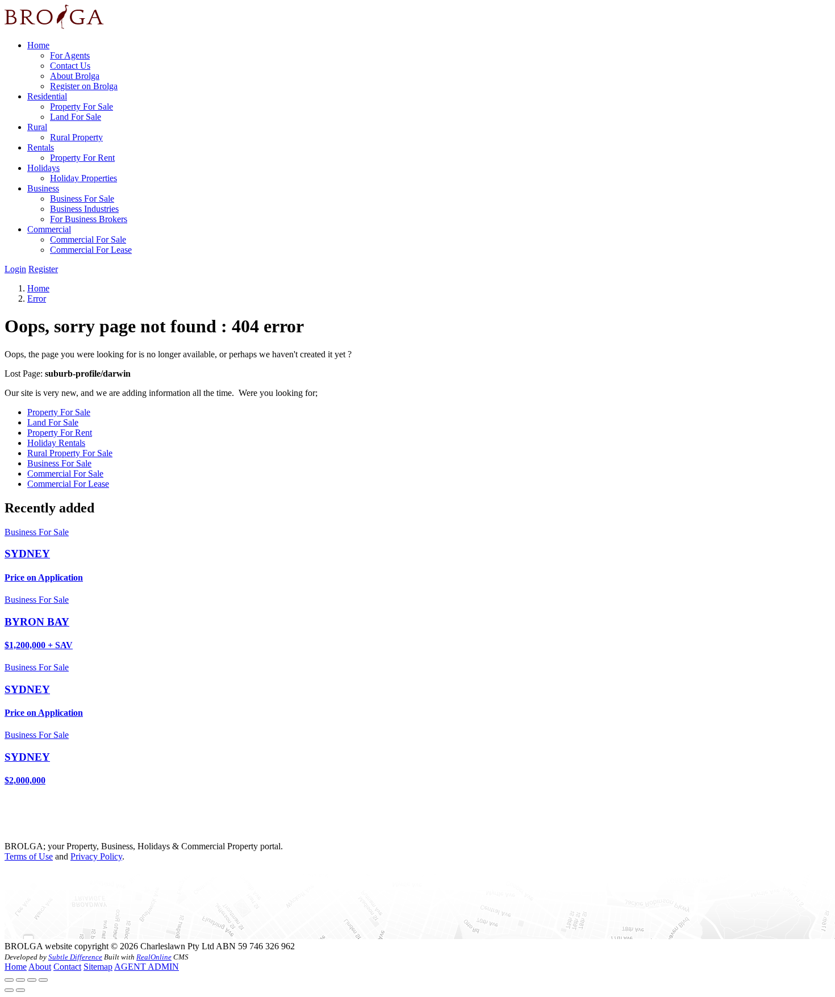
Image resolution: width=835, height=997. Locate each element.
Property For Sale (81, 106)
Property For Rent (82, 157)
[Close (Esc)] (9, 980)
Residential (47, 96)
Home (38, 45)
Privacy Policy (96, 856)
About (39, 966)
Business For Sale (82, 198)
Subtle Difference (75, 957)
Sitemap (98, 966)
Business (43, 188)
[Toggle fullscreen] (31, 980)
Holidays (43, 168)
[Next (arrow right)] (20, 990)
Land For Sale (75, 117)
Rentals (40, 147)
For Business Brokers (88, 219)
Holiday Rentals (56, 443)
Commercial (49, 229)
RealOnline (154, 957)
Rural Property (76, 137)
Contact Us (70, 65)
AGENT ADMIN (146, 966)
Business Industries (84, 209)
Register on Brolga (84, 86)
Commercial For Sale (88, 239)
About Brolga (74, 76)
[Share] (20, 980)
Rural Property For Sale (69, 453)
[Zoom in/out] (43, 980)
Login (15, 269)
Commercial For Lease (91, 250)
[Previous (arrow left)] (9, 990)
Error (36, 298)
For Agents (70, 55)
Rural (37, 127)
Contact (67, 966)
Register (43, 269)
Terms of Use (29, 856)
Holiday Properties (83, 178)
